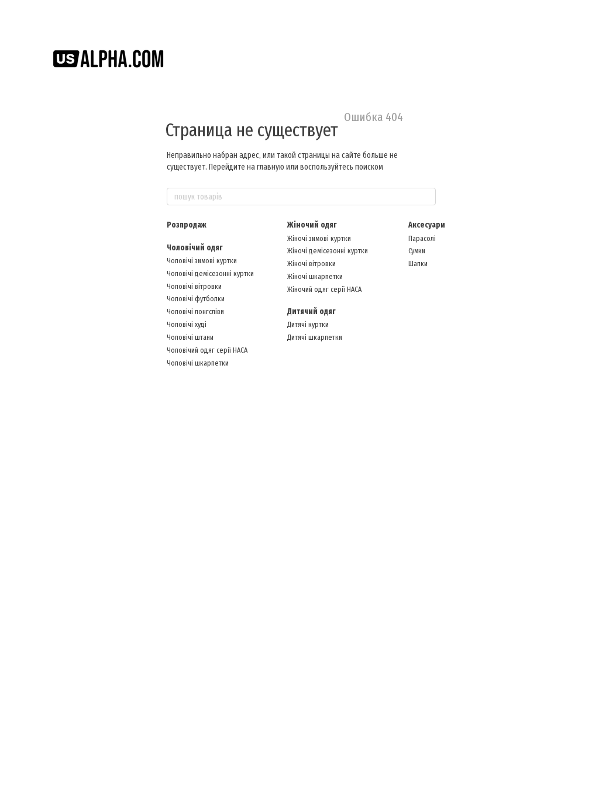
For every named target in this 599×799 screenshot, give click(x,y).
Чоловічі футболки (196, 298)
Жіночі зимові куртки (319, 238)
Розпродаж (186, 225)
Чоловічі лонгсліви (195, 311)
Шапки (418, 263)
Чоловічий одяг (194, 248)
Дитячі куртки (308, 324)
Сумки (416, 250)
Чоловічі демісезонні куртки (210, 273)
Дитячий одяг (311, 311)
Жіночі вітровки (311, 263)
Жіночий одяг (311, 225)
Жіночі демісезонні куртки (327, 250)
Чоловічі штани (190, 337)
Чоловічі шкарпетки (198, 363)
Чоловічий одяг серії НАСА (207, 350)
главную (270, 167)
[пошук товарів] (426, 196)
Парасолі (422, 238)
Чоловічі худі (186, 324)
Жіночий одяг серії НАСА (324, 289)
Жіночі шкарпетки (315, 276)
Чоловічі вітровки (194, 286)
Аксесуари (426, 225)
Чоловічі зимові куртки (202, 260)
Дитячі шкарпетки (314, 337)
